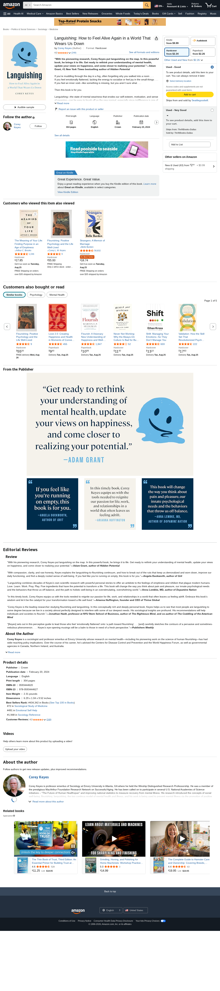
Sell (180, 13)
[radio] (176, 41)
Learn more (150, 183)
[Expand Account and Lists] (187, 6)
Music (213, 13)
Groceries (107, 13)
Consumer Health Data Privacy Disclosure (113, 921)
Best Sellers (72, 13)
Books (155, 13)
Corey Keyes (65, 48)
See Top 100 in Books (62, 702)
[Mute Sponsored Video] (73, 853)
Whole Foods (123, 13)
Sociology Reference (29, 714)
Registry (202, 13)
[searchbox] (87, 5)
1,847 (99, 344)
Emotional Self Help (26, 710)
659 (163, 344)
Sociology (42, 29)
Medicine (54, 29)
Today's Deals (141, 13)
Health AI (18, 13)
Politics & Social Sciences (23, 29)
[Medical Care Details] (42, 13)
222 (195, 344)
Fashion (189, 13)
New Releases (90, 13)
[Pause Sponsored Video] (73, 846)
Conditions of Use (67, 921)
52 (129, 344)
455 (65, 344)
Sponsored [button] (8, 816)
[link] (29, 244)
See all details (62, 135)
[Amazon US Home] (78, 911)
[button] (7, 13)
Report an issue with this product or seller (81, 109)
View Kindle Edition (68, 192)
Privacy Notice (84, 921)
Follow (38, 126)
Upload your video (15, 749)
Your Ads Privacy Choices (148, 921)
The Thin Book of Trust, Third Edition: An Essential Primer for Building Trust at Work (54, 861)
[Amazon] (12, 5)
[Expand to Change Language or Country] (163, 6)
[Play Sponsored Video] (113, 839)
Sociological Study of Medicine (30, 706)
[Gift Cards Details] (174, 13)
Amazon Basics (54, 13)
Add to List (177, 144)
